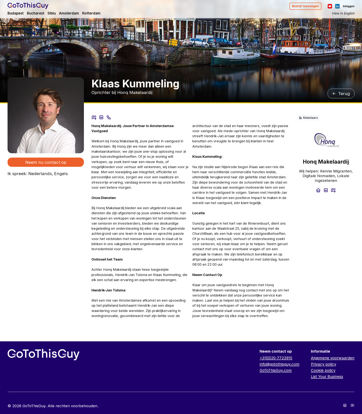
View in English (343, 13)
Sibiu (52, 13)
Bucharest (35, 13)
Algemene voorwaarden (332, 357)
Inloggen (348, 6)
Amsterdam (69, 13)
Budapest (16, 13)
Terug (344, 93)
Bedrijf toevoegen (305, 6)
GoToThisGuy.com (276, 370)
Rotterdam (91, 13)
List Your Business (327, 376)
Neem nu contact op (45, 162)
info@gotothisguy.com (279, 364)
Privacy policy (323, 364)
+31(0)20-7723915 (276, 357)
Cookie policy (323, 370)
